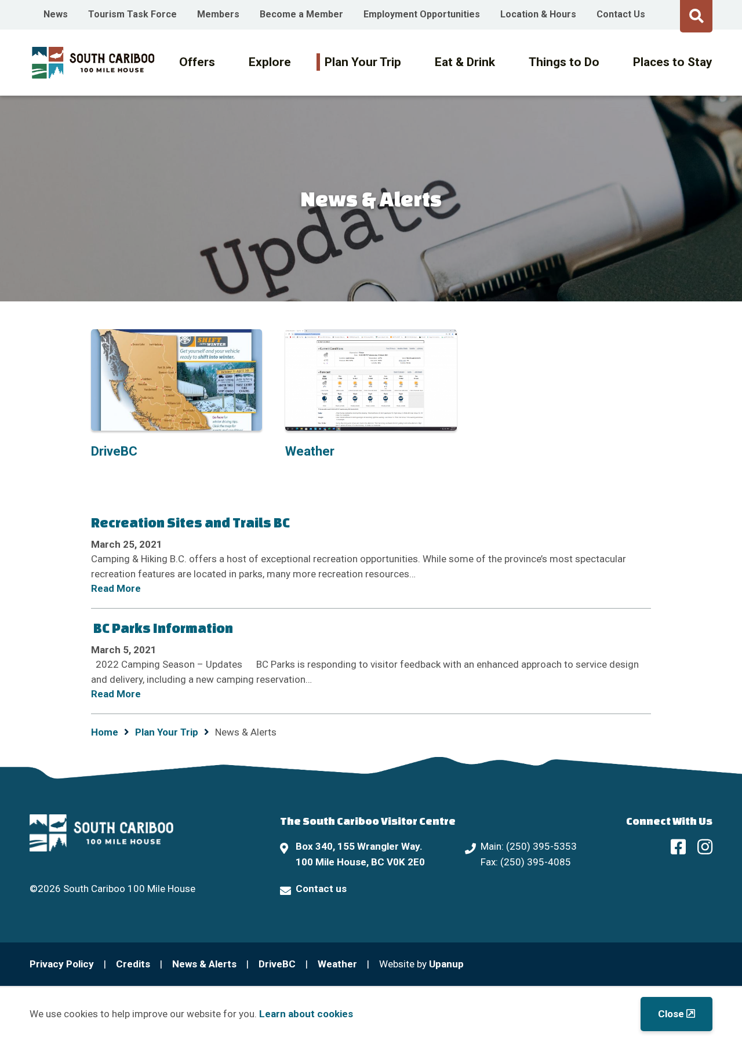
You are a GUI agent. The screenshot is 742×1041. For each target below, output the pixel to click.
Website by (421, 964)
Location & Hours (538, 14)
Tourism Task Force (132, 14)
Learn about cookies (306, 1014)
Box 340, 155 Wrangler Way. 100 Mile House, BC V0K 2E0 (360, 854)
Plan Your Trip (363, 62)
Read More (116, 588)
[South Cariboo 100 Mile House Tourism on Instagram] (704, 846)
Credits (133, 964)
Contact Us (620, 14)
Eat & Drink (465, 62)
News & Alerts (204, 964)
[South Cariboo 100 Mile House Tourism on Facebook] (678, 846)
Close (671, 1014)
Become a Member (301, 14)
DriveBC (277, 964)
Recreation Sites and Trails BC (190, 522)
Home (104, 732)
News (55, 14)
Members (218, 14)
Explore (270, 62)
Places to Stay (672, 62)
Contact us (321, 888)
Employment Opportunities (421, 14)
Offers (197, 62)
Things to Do (564, 62)
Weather (337, 964)
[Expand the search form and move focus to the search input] (696, 14)
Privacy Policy (62, 964)
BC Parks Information (162, 627)
